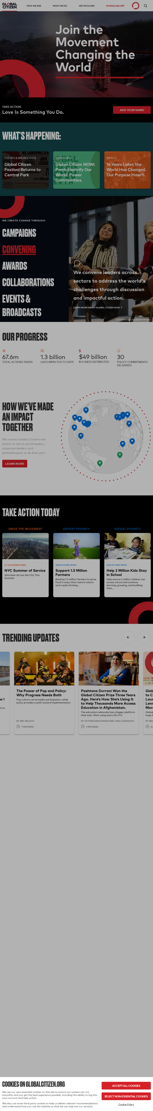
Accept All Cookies (126, 1086)
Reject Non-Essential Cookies (126, 1096)
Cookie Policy (126, 1104)
